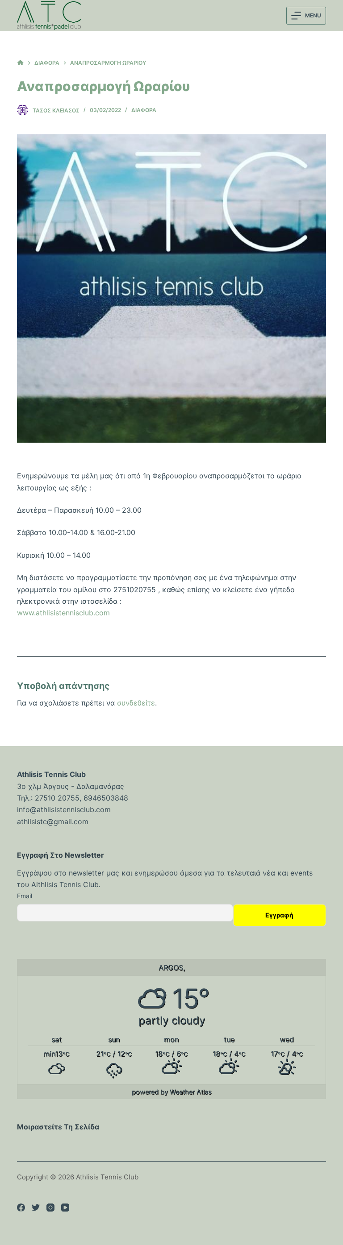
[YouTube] (65, 1208)
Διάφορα (143, 110)
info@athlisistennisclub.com (64, 809)
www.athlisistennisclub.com (63, 612)
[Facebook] (21, 1208)
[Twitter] (36, 1208)
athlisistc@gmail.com (52, 821)
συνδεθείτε (136, 702)
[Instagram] (50, 1208)
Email (24, 896)
